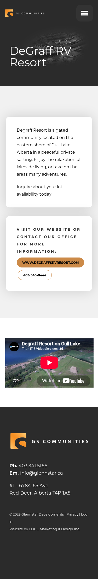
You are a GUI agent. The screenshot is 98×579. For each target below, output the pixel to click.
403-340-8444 (34, 275)
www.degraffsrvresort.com (50, 262)
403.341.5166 (33, 465)
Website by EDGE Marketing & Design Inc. (44, 529)
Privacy (72, 514)
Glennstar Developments (42, 514)
